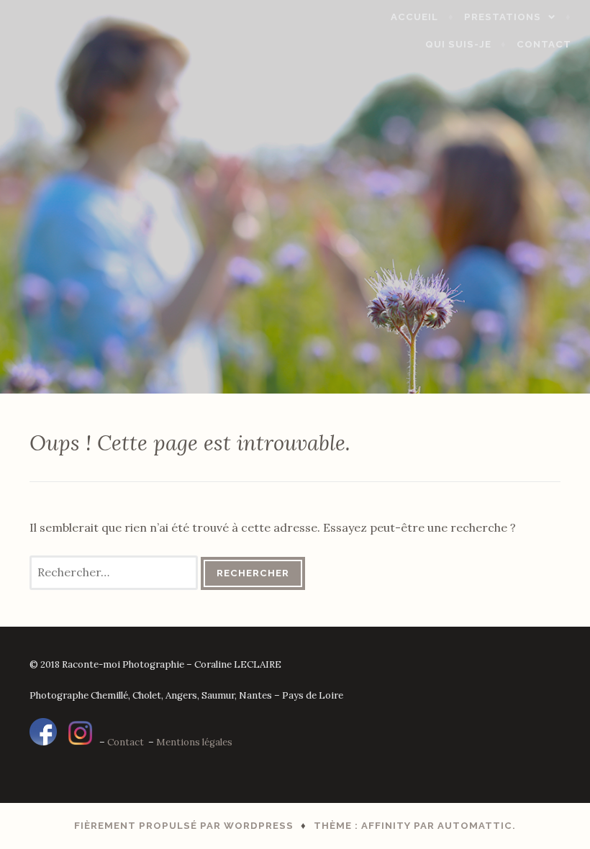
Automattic (474, 825)
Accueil (414, 17)
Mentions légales (194, 742)
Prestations (502, 17)
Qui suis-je (458, 44)
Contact (544, 44)
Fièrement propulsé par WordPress (184, 825)
